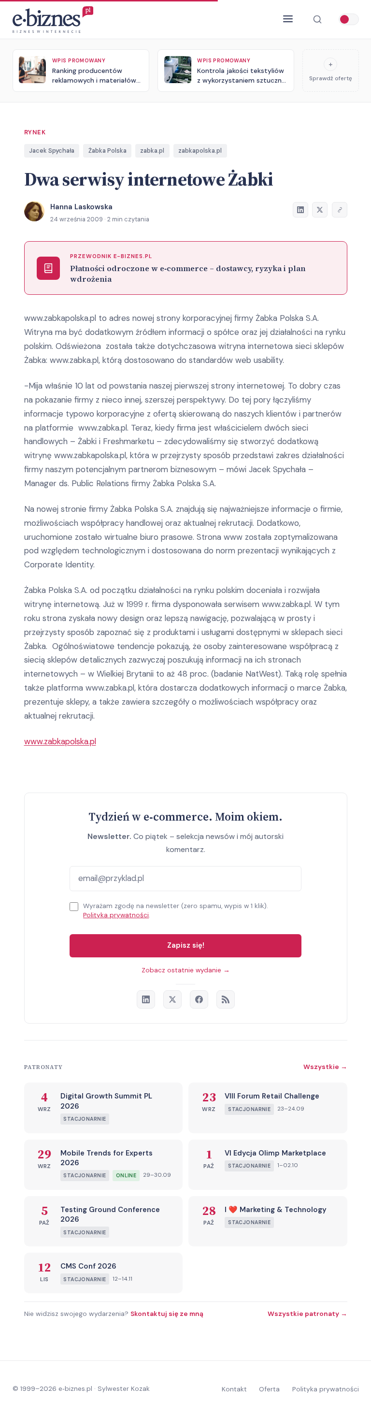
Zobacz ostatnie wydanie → (186, 970)
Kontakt (234, 1389)
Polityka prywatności (116, 915)
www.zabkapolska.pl (60, 741)
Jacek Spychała (51, 150)
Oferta (269, 1389)
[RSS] (225, 999)
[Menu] (288, 19)
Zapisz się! (185, 945)
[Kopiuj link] (339, 209)
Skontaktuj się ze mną (166, 1313)
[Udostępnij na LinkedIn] (300, 209)
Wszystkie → (325, 1066)
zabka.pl (152, 150)
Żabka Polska (107, 150)
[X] (172, 999)
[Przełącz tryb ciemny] (349, 19)
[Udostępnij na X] (320, 209)
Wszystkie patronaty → (307, 1313)
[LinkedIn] (146, 999)
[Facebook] (199, 999)
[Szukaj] (317, 20)
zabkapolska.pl (200, 150)
